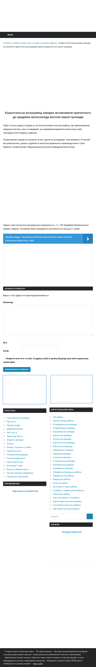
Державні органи (15, 428)
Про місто (11, 421)
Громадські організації (17, 476)
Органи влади (13, 425)
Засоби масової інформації (20, 473)
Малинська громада (62, 446)
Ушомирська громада (63, 464)
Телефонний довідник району (67, 472)
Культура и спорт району (65, 486)
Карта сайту (38, 664)
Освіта (10, 443)
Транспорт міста (14, 436)
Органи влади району (63, 420)
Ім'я (5, 342)
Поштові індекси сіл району (66, 497)
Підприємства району (63, 475)
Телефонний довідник (17, 454)
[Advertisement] (48, 22)
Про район (58, 417)
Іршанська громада (62, 435)
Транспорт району (61, 494)
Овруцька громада (62, 453)
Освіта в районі (60, 483)
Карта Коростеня (15, 462)
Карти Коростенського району (67, 501)
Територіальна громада (18, 418)
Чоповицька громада (63, 468)
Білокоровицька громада (65, 424)
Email (6, 350)
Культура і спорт (15, 465)
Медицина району (61, 479)
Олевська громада (62, 457)
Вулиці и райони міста (17, 469)
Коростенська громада (64, 442)
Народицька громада (63, 450)
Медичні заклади (15, 439)
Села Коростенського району (67, 505)
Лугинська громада (62, 439)
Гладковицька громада (64, 428)
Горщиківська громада (63, 431)
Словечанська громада (64, 461)
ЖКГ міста (12, 432)
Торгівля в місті (14, 451)
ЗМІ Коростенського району (66, 508)
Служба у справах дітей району (68, 490)
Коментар (8, 302)
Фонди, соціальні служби (19, 447)
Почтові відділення (16, 458)
